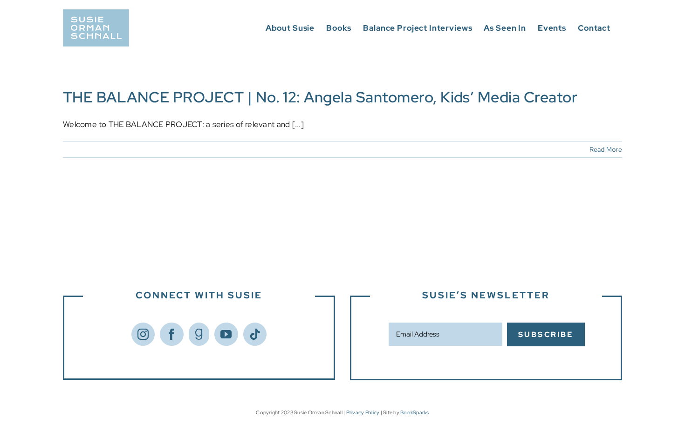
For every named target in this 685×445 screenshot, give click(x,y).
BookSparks (414, 412)
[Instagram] (143, 334)
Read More (605, 149)
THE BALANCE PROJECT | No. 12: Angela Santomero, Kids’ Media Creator (320, 97)
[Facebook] (171, 334)
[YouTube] (226, 334)
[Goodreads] (199, 334)
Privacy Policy (363, 412)
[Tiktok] (255, 334)
